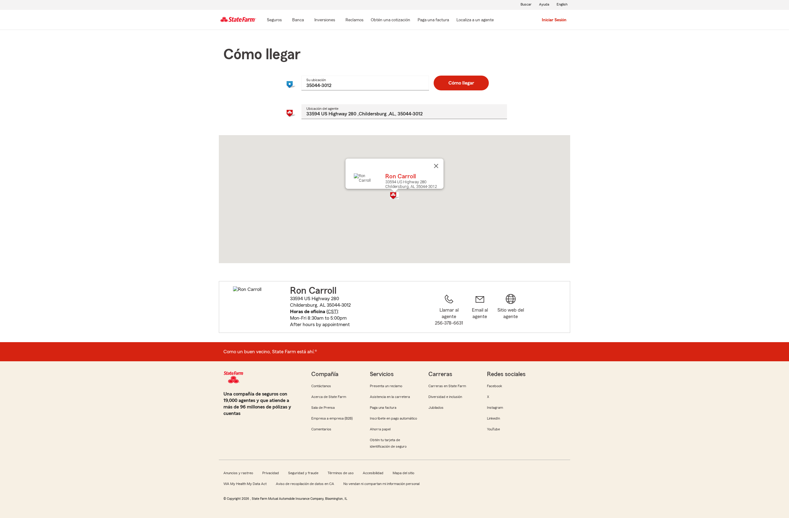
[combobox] (365, 83)
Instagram (495, 407)
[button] (394, 195)
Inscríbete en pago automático (393, 418)
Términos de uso (341, 473)
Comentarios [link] (321, 429)
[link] (479, 310)
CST (332, 311)
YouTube (493, 429)
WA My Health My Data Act (245, 484)
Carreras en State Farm (447, 386)
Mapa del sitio (403, 473)
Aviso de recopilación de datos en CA (305, 484)
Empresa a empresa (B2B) (332, 418)
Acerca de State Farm (328, 397)
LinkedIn (493, 418)
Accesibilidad (373, 473)
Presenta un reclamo (386, 386)
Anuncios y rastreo (238, 473)
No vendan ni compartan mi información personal (381, 484)
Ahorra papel (380, 429)
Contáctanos (321, 386)
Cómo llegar (461, 83)
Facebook (494, 386)
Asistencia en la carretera (390, 397)
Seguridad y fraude (303, 473)
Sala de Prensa (323, 407)
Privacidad (270, 473)
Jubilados (436, 407)
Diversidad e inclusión (445, 397)
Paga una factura (383, 407)
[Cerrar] (436, 166)
